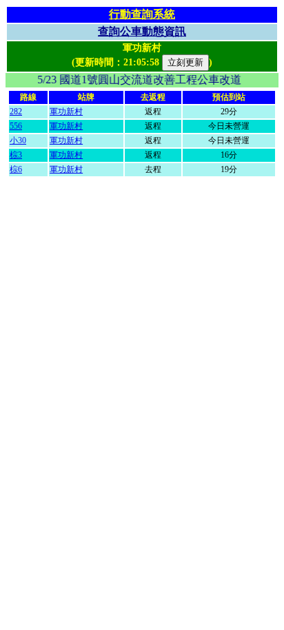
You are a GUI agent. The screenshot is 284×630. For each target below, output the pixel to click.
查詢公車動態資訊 (142, 31)
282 (16, 111)
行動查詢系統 (142, 14)
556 (16, 126)
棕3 (16, 155)
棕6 (16, 169)
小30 (18, 140)
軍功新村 (66, 111)
